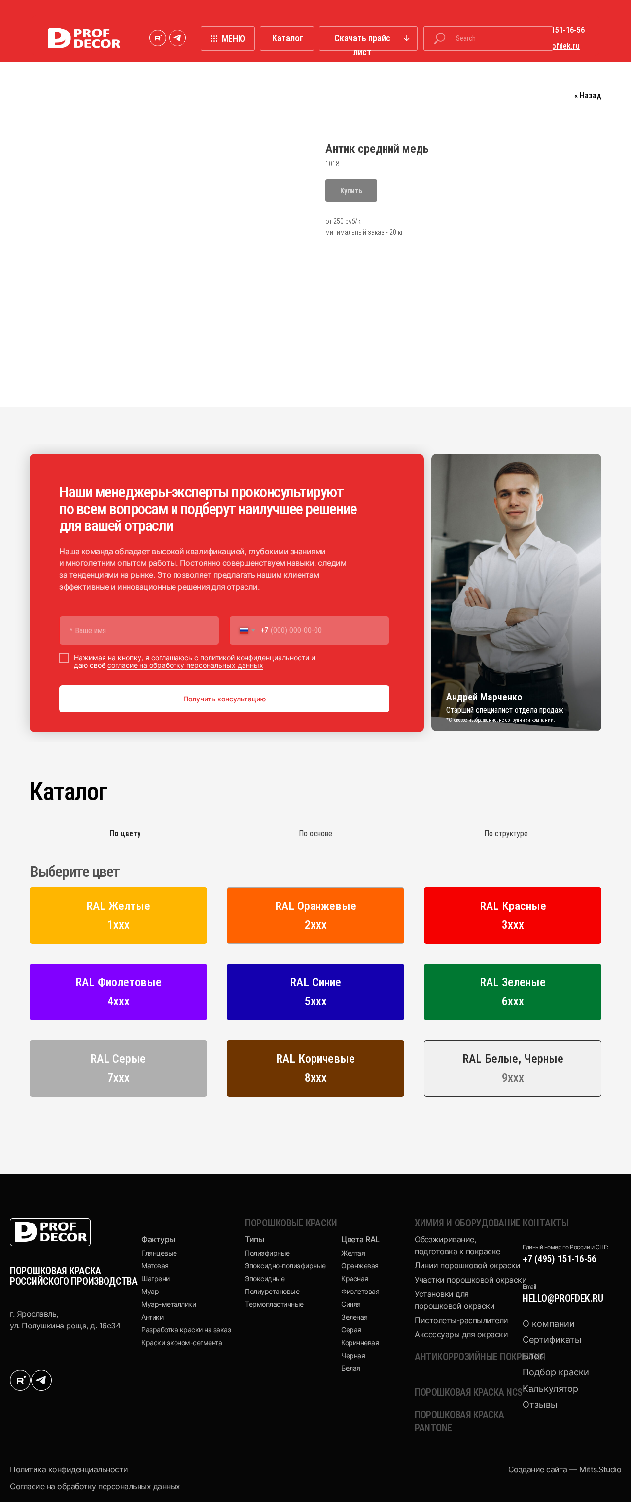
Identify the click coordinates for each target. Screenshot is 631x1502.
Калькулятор (550, 1388)
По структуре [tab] (506, 833)
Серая (351, 1330)
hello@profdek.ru (563, 1298)
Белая (350, 1368)
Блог (533, 1356)
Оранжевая (360, 1265)
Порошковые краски (291, 1223)
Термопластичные (274, 1304)
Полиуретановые (272, 1291)
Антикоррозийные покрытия (480, 1356)
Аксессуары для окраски (461, 1334)
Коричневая (360, 1342)
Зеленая (354, 1317)
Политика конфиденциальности (69, 1469)
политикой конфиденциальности (254, 657)
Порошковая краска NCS (469, 1392)
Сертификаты (552, 1339)
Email (529, 1286)
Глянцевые (159, 1253)
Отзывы (540, 1404)
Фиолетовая (360, 1291)
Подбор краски (556, 1372)
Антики (152, 1317)
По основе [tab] (315, 833)
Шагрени (155, 1278)
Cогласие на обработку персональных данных (95, 1486)
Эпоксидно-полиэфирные (285, 1265)
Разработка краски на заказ (186, 1330)
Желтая (353, 1253)
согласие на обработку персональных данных (185, 665)
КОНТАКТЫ (546, 1223)
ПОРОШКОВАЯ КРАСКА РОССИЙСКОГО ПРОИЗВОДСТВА (74, 1276)
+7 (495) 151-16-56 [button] (553, 30)
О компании (549, 1323)
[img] (157, 38)
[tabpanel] (315, 984)
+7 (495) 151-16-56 (559, 1259)
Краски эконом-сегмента (181, 1342)
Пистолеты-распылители (461, 1320)
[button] (368, 38)
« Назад (587, 95)
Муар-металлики (168, 1304)
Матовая (155, 1265)
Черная (353, 1355)
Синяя (351, 1304)
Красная (354, 1278)
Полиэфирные (267, 1253)
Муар (150, 1291)
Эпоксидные (264, 1278)
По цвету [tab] (124, 833)
